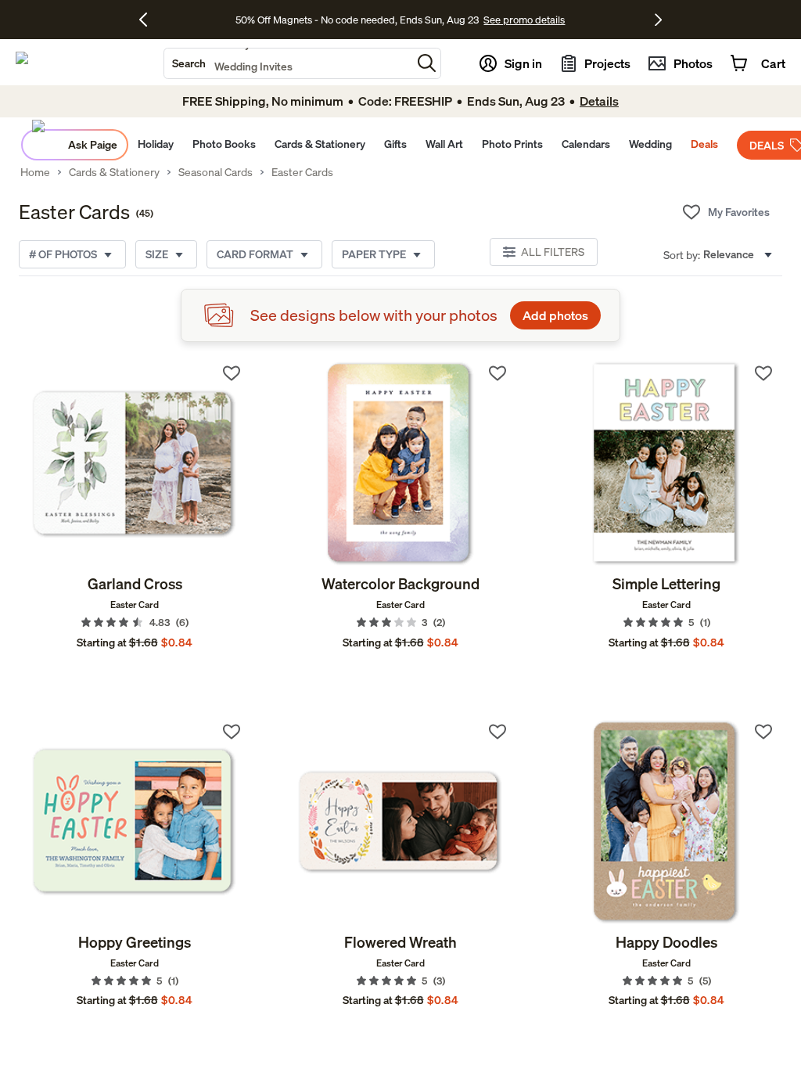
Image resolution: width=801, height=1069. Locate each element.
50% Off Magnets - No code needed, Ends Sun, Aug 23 (357, 20)
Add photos (555, 315)
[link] (134, 464)
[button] (426, 63)
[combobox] (288, 63)
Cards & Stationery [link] (114, 172)
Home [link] (35, 172)
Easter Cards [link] (302, 172)
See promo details (524, 20)
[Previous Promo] (149, 20)
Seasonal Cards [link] (215, 172)
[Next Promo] (658, 19)
